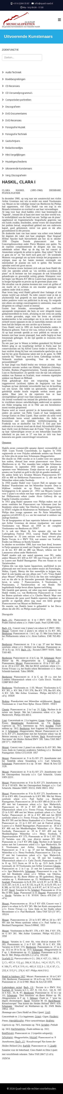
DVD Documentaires (16, 113)
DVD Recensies (13, 120)
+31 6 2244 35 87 (21, 3)
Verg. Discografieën (15, 175)
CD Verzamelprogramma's (18, 93)
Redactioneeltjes (14, 148)
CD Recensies (12, 86)
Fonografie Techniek (16, 134)
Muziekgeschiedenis (16, 161)
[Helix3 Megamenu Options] (59, 19)
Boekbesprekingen (15, 79)
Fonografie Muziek (15, 127)
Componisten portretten (18, 99)
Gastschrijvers (12, 141)
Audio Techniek (13, 72)
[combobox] (22, 57)
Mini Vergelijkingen (15, 154)
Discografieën (12, 106)
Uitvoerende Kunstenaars (18, 168)
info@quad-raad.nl (44, 3)
